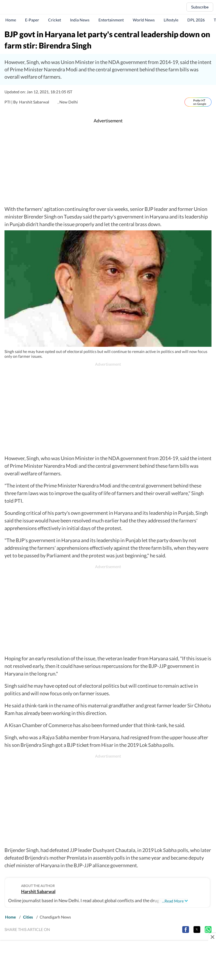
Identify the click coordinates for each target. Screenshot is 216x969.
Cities (28, 917)
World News (144, 19)
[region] (108, 164)
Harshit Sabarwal (38, 891)
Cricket (54, 19)
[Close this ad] (212, 937)
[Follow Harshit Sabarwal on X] (55, 102)
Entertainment (111, 19)
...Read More (173, 901)
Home (10, 19)
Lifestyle (171, 19)
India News (79, 19)
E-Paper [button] (32, 19)
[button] (185, 929)
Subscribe (200, 7)
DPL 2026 (196, 19)
